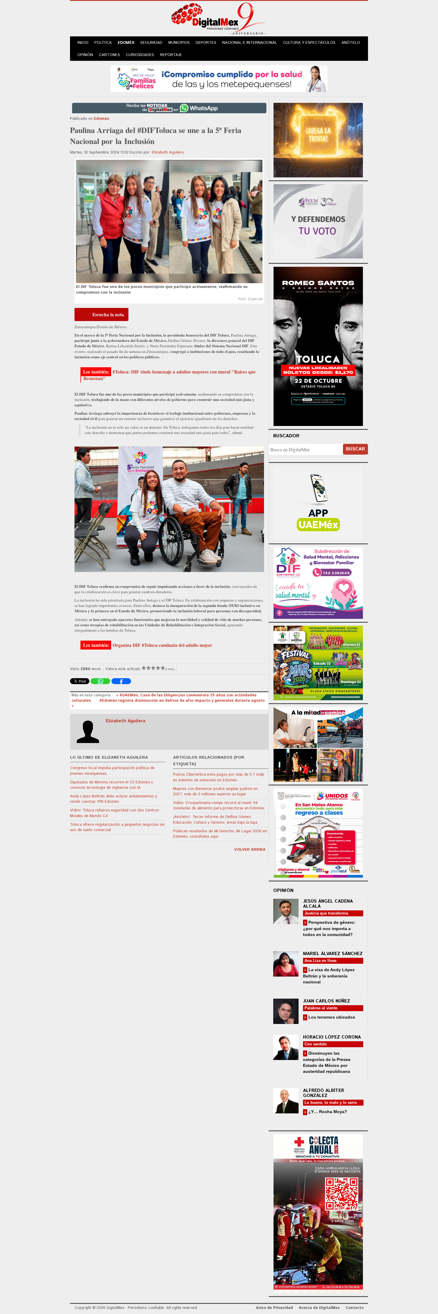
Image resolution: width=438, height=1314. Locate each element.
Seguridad (151, 43)
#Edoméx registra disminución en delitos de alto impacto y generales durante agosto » (168, 703)
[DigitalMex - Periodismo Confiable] (219, 20)
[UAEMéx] (318, 502)
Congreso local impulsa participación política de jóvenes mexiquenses (112, 770)
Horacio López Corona (332, 1037)
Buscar (355, 449)
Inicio (82, 43)
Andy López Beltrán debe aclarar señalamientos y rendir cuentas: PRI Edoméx (113, 799)
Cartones (109, 55)
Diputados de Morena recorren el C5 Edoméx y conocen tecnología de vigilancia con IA (111, 785)
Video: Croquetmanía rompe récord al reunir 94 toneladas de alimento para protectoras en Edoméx (218, 805)
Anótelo (350, 43)
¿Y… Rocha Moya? (327, 1111)
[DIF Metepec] (318, 582)
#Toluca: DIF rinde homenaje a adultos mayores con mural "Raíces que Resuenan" (169, 375)
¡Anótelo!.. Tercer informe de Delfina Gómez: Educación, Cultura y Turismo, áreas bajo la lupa (215, 819)
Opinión (85, 55)
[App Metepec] (219, 78)
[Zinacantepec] (318, 662)
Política (103, 43)
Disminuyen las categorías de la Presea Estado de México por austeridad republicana (326, 1062)
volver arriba (249, 850)
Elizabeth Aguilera (168, 152)
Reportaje (171, 55)
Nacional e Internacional (249, 43)
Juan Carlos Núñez (326, 1001)
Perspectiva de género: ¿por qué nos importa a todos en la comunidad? (329, 928)
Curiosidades (140, 55)
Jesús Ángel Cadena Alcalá (328, 903)
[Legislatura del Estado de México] (318, 139)
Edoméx (126, 43)
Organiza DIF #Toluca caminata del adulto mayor (162, 645)
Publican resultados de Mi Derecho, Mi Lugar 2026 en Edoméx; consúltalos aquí (220, 833)
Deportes (206, 43)
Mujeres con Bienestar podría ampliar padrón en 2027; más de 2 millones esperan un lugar (215, 791)
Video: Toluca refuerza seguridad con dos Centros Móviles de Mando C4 (114, 813)
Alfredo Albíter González (323, 1093)
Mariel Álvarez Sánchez (333, 954)
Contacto (355, 1308)
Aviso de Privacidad (274, 1308)
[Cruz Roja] (318, 1213)
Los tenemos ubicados (331, 1017)
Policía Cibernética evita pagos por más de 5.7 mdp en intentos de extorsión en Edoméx (218, 777)
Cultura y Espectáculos (309, 43)
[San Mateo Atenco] (318, 832)
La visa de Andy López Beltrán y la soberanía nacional (329, 975)
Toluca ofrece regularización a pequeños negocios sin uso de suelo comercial (117, 827)
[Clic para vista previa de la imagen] (169, 221)
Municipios (179, 43)
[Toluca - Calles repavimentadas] (318, 743)
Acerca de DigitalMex (319, 1308)
